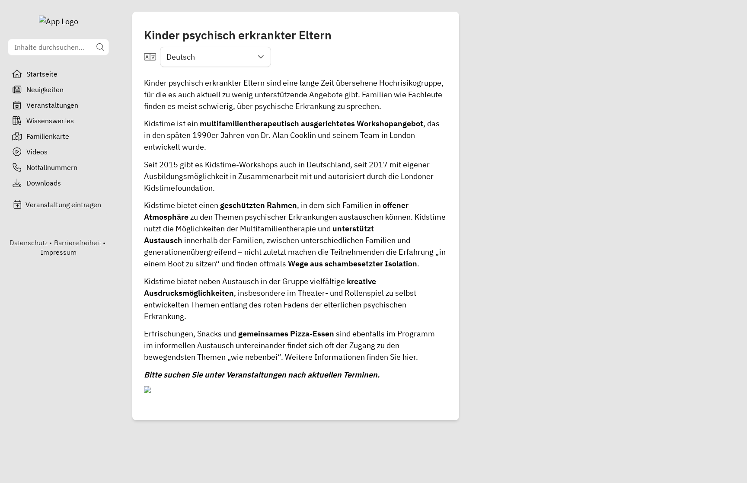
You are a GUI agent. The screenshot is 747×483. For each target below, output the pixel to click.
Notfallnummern (51, 167)
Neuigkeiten (45, 89)
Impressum (59, 252)
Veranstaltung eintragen (63, 204)
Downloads (43, 183)
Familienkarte (47, 136)
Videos (37, 151)
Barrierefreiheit (77, 242)
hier (409, 357)
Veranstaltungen (52, 105)
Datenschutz (29, 242)
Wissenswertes (50, 120)
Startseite (41, 74)
